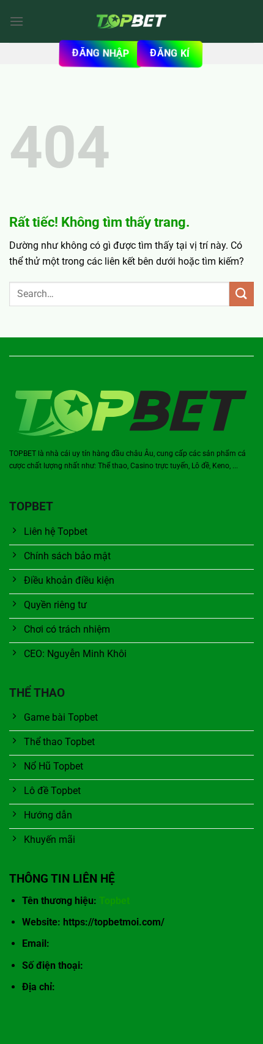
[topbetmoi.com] (131, 21)
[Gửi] (241, 294)
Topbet (114, 900)
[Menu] (16, 21)
